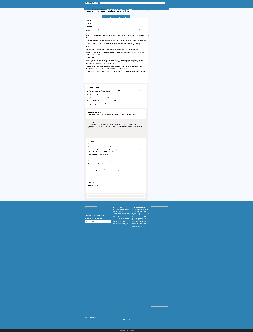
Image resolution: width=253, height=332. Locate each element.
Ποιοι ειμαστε (120, 7)
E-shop (128, 7)
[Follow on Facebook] (124, 317)
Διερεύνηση (122, 16)
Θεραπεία (127, 16)
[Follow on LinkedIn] (128, 317)
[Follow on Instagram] (125, 317)
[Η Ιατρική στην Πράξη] (91, 3)
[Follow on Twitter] (127, 317)
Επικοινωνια (142, 7)
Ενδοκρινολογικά (101, 9)
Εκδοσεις (134, 7)
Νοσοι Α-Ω (111, 7)
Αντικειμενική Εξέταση (106, 16)
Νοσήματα (93, 9)
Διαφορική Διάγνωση (115, 16)
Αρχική (88, 9)
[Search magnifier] (164, 3)
